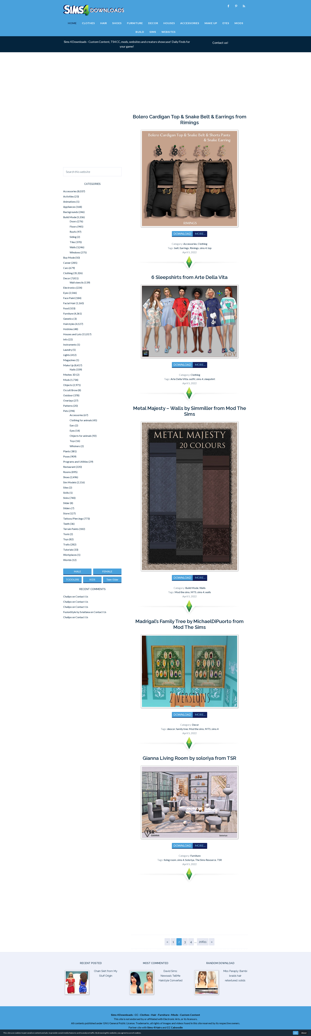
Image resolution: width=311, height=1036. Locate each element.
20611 (203, 942)
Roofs (73, 231)
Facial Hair (69, 303)
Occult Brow (70, 390)
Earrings (184, 248)
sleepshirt (209, 378)
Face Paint (69, 297)
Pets (65, 410)
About (303, 1033)
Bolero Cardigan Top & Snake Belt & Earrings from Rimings (189, 119)
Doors (73, 221)
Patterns (68, 405)
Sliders (67, 508)
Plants (66, 451)
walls (208, 592)
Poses (66, 456)
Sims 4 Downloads (93, 10)
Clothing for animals (81, 420)
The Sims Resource (205, 859)
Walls (202, 587)
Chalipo (67, 596)
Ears (72, 425)
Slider (66, 502)
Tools (66, 534)
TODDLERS (72, 579)
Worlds (67, 559)
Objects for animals (81, 435)
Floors (73, 226)
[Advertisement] (155, 84)
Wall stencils (77, 282)
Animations (69, 201)
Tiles (72, 242)
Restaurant (69, 466)
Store (66, 513)
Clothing (202, 243)
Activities (68, 196)
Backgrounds (70, 211)
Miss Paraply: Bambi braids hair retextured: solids (235, 976)
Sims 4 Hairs (154, 1027)
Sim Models (69, 482)
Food (66, 308)
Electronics (69, 287)
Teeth (66, 523)
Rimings (194, 248)
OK (295, 1033)
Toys (72, 440)
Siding (73, 236)
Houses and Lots (72, 334)
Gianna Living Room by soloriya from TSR (189, 758)
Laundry (67, 349)
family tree (182, 728)
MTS (193, 592)
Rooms (67, 471)
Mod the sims (182, 592)
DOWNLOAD (182, 233)
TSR (219, 859)
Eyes (65, 292)
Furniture (195, 855)
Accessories (190, 243)
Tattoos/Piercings (73, 518)
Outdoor (68, 395)
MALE (77, 571)
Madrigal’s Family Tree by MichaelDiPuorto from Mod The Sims (189, 624)
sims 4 (203, 248)
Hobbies (68, 329)
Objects (67, 384)
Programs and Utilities (75, 461)
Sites (66, 487)
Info (65, 339)
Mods (66, 379)
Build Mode (191, 587)
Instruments (69, 344)
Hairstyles (69, 323)
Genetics (68, 318)
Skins (66, 497)
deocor (171, 728)
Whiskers (75, 446)
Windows (75, 252)
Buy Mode (69, 257)
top (210, 248)
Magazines (69, 360)
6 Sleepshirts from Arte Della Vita (189, 277)
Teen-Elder (112, 579)
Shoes (66, 477)
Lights (66, 354)
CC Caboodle (175, 1027)
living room (170, 859)
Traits (66, 544)
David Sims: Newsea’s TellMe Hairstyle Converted (170, 976)
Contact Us (81, 596)
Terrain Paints (71, 528)
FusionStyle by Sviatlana (76, 611)
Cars (65, 267)
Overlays (68, 400)
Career (67, 262)
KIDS (92, 579)
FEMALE (107, 571)
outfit (192, 378)
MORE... (200, 233)
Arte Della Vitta (179, 378)
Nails (72, 369)
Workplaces (70, 554)
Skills (66, 492)
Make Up (68, 365)
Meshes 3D (69, 374)
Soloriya (189, 859)
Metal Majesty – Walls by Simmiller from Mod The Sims (189, 411)
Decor (195, 724)
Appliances (69, 206)
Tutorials (68, 549)
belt (176, 248)
